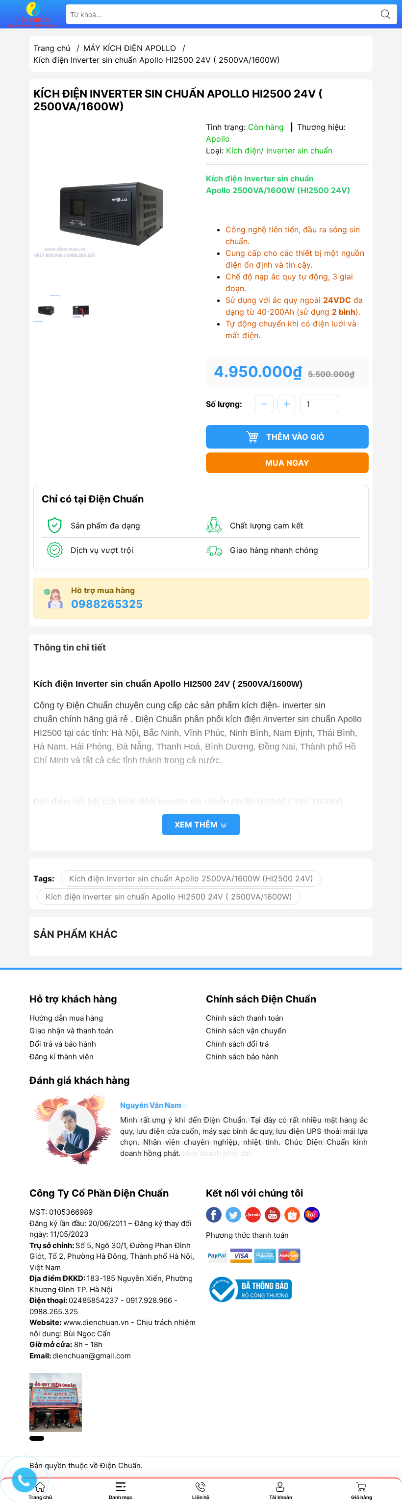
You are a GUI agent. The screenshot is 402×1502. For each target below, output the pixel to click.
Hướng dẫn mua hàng (66, 1018)
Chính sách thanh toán (244, 1018)
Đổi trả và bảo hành (62, 1044)
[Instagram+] (253, 1215)
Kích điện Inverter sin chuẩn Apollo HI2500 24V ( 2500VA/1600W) (169, 896)
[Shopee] (292, 1215)
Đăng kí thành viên (61, 1056)
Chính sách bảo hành (242, 1056)
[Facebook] (214, 1215)
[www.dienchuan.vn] (32, 14)
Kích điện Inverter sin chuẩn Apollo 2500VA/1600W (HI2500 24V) (191, 878)
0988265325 (107, 604)
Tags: (43, 878)
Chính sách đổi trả (237, 1044)
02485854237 (94, 1300)
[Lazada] (312, 1215)
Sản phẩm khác (75, 934)
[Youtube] (272, 1215)
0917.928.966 (149, 1300)
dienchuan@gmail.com (91, 1355)
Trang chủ (51, 48)
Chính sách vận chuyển (246, 1030)
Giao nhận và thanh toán (71, 1030)
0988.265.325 (53, 1311)
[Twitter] (233, 1215)
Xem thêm (197, 824)
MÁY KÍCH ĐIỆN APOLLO (129, 48)
